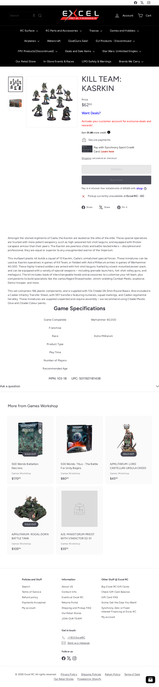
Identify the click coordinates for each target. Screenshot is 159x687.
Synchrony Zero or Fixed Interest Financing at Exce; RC (118, 609)
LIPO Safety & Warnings (96, 61)
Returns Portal (70, 602)
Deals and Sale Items (78, 51)
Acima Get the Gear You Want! (119, 602)
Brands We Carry (129, 61)
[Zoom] (51, 101)
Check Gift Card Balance (115, 591)
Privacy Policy (69, 674)
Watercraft (53, 41)
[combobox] (26, 16)
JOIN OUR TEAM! (72, 618)
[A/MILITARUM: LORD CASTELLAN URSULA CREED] (128, 450)
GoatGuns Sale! (78, 41)
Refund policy (30, 597)
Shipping (86, 158)
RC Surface (27, 30)
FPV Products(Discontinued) (36, 51)
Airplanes (30, 41)
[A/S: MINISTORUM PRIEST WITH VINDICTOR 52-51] (79, 520)
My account (29, 607)
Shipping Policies (91, 674)
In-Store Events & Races (58, 61)
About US (67, 586)
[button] (34, 16)
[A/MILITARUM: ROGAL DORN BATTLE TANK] (30, 520)
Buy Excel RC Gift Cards (115, 586)
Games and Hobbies (123, 30)
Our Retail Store (26, 61)
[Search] (40, 16)
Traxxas (94, 30)
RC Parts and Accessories (62, 30)
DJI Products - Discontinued (114, 41)
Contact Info (69, 591)
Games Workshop (42, 406)
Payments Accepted (34, 602)
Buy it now (116, 180)
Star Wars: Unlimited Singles (120, 51)
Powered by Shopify (89, 679)
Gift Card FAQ (109, 597)
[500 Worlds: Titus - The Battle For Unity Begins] (79, 450)
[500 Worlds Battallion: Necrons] (30, 450)
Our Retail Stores (71, 613)
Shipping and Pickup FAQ (76, 607)
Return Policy (112, 674)
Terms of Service (31, 591)
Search (26, 586)
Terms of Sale (132, 674)
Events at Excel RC (73, 597)
